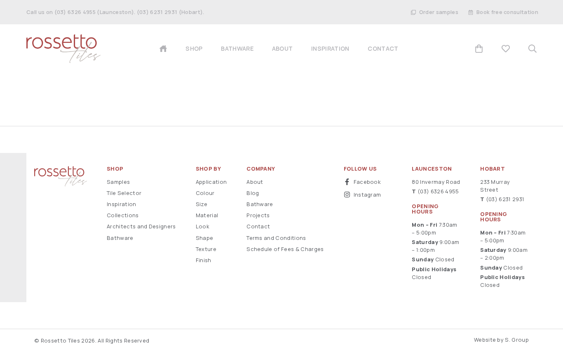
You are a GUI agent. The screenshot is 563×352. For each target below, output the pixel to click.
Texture (206, 249)
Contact (258, 226)
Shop (115, 168)
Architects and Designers (141, 226)
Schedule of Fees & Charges (285, 249)
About (254, 181)
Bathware (120, 238)
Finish (203, 260)
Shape (204, 238)
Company (260, 168)
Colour (205, 193)
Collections (123, 215)
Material (207, 215)
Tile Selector (124, 193)
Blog (252, 193)
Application (211, 181)
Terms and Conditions (276, 238)
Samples (118, 181)
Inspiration (121, 204)
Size (201, 204)
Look (202, 226)
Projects (258, 215)
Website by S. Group (501, 339)
